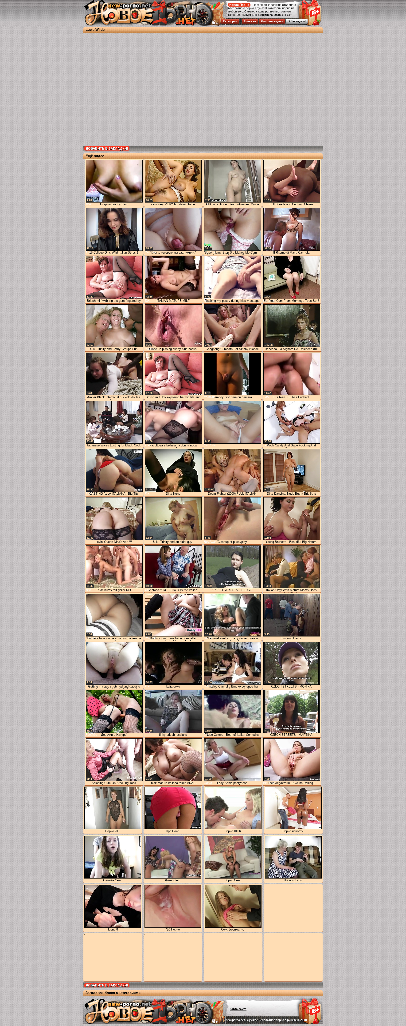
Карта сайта (238, 1009)
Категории (230, 21)
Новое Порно (239, 5)
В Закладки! (297, 21)
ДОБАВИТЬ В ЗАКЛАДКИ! (107, 148)
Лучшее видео (272, 21)
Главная (250, 21)
